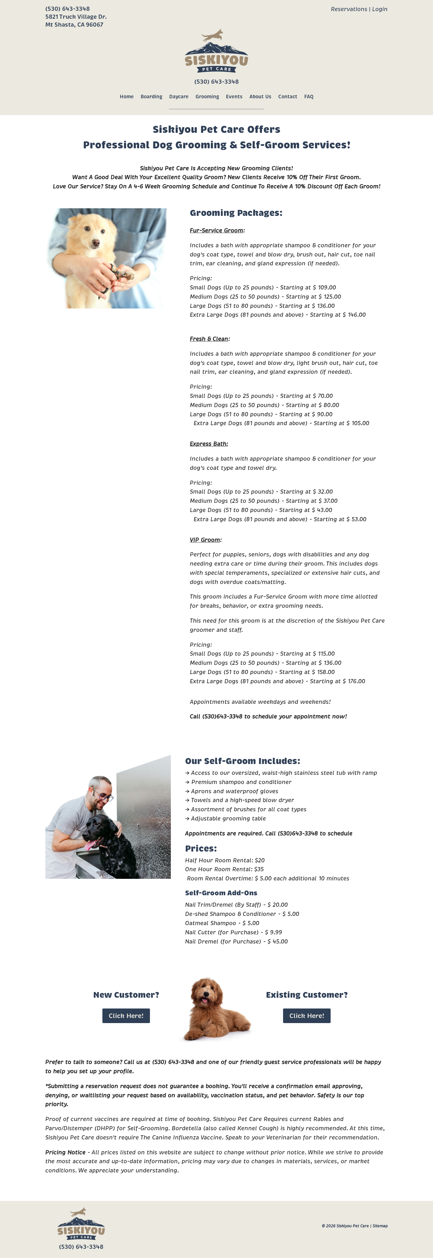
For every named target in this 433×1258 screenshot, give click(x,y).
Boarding (151, 97)
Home (127, 97)
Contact (287, 97)
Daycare (179, 97)
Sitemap (380, 1226)
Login (380, 9)
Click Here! (126, 1016)
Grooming (207, 97)
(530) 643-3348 (67, 8)
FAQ (308, 97)
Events (234, 97)
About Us (260, 97)
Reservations (349, 9)
